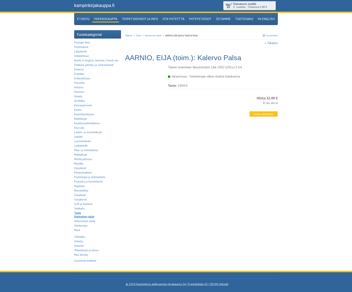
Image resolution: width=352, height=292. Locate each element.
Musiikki (78, 163)
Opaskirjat (80, 168)
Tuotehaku (271, 35)
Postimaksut (81, 47)
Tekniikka (79, 237)
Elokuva (79, 69)
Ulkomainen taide (84, 221)
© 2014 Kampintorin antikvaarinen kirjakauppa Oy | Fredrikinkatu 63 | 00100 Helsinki (177, 284)
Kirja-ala (79, 127)
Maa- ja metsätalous (86, 150)
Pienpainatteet (83, 172)
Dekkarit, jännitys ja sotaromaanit (93, 65)
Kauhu (77, 110)
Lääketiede (81, 145)
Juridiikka (79, 101)
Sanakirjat (80, 195)
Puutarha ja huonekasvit (88, 181)
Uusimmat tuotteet (85, 260)
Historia (78, 87)
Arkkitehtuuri (81, 56)
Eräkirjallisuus (82, 78)
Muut (77, 230)
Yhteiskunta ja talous (86, 250)
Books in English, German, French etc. (96, 60)
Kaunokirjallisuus (84, 114)
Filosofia (79, 83)
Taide (138, 35)
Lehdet (78, 136)
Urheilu (78, 241)
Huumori (79, 92)
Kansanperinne (83, 105)
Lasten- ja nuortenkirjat (88, 132)
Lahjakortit (80, 51)
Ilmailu (78, 96)
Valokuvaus (81, 225)
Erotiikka (79, 74)
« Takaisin (271, 43)
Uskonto (79, 246)
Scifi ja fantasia (83, 204)
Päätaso (128, 35)
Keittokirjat (80, 119)
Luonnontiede (82, 141)
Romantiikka (81, 190)
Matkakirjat (80, 154)
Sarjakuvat (80, 199)
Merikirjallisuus (83, 159)
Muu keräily (81, 255)
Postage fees (82, 42)
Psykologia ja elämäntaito (89, 177)
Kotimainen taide (153, 35)
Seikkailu (79, 208)
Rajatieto (79, 186)
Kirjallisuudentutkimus (87, 123)
